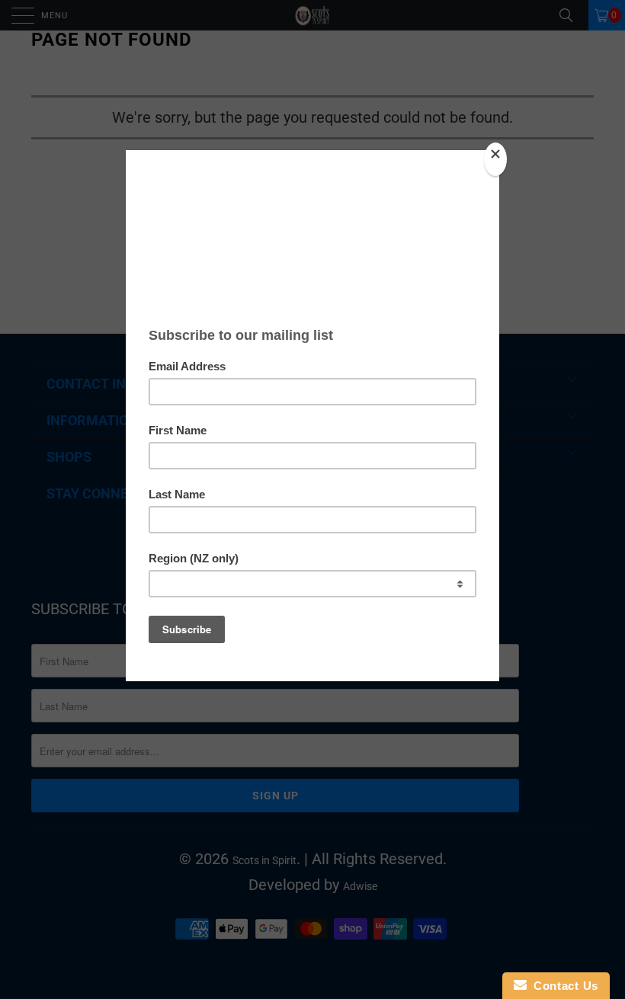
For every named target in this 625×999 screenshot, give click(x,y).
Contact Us (562, 985)
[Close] (495, 159)
